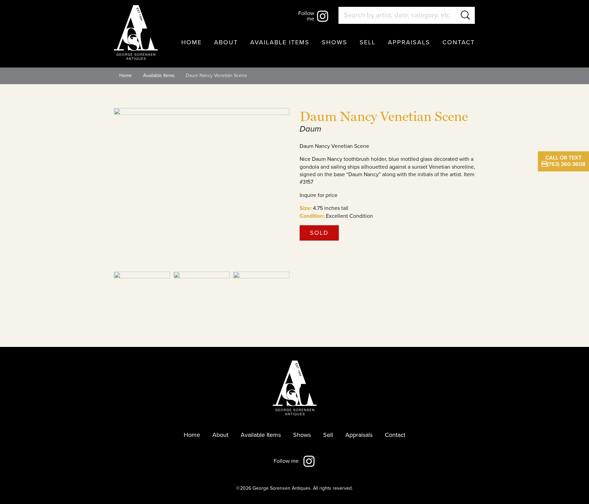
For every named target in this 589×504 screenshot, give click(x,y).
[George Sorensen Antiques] (136, 32)
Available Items (279, 42)
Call (564, 161)
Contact (458, 42)
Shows (334, 42)
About (226, 42)
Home (191, 42)
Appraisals (409, 42)
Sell (368, 42)
